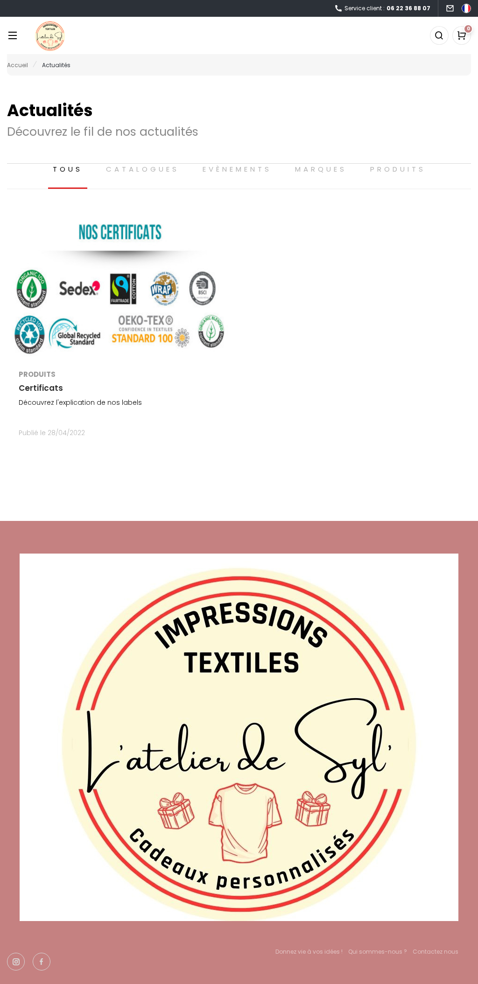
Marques (321, 169)
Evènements (237, 169)
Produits (398, 169)
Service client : (387, 8)
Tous (68, 169)
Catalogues (142, 169)
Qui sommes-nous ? (377, 952)
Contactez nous (435, 952)
